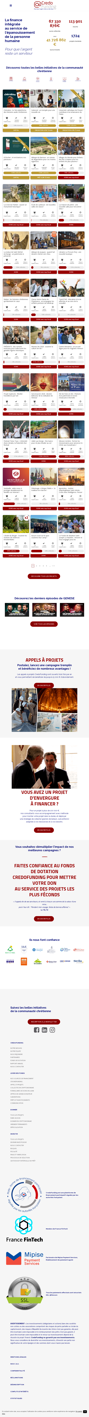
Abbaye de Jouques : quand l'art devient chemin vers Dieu (43, 253)
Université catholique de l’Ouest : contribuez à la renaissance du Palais (71, 112)
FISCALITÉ (13, 1151)
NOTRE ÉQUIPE (15, 1051)
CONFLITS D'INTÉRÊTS (19, 1391)
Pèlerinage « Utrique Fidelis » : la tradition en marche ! (43, 489)
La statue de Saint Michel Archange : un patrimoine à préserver (14, 254)
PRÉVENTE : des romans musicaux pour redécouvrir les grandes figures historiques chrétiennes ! (15, 349)
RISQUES (13, 1148)
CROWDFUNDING (16, 1081)
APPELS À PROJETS (16, 1085)
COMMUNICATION (16, 1103)
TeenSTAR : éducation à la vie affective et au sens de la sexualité (70, 301)
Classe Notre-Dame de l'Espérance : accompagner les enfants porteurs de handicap (42, 301)
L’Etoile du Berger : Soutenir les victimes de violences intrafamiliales (15, 537)
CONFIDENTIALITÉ (17, 1371)
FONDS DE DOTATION (17, 1060)
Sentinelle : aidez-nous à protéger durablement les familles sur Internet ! (13, 490)
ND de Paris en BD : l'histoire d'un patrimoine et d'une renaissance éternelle (70, 396)
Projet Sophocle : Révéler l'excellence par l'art (13, 395)
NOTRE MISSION (16, 1048)
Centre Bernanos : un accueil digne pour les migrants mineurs (71, 347)
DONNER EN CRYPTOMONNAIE (21, 1121)
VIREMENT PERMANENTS (18, 1124)
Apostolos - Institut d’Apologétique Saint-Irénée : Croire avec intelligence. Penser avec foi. (70, 491)
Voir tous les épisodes (44, 624)
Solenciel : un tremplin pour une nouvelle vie (43, 111)
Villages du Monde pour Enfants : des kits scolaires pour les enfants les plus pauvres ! (71, 159)
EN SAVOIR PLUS (43, 830)
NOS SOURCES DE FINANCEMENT (21, 1078)
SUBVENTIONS (15, 1097)
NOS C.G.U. (14, 1364)
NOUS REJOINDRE (16, 1054)
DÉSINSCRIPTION (17, 1384)
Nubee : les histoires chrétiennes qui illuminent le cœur (16, 300)
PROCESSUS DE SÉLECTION (20, 1158)
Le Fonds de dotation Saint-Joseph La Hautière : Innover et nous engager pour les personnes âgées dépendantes (70, 538)
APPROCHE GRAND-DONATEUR (21, 1094)
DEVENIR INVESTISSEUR (18, 1142)
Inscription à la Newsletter (44, 1022)
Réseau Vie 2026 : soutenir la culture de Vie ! (42, 347)
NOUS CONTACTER (17, 1067)
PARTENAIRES (15, 1057)
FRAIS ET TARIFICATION (18, 1155)
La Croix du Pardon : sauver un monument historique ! (15, 206)
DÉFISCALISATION (16, 1127)
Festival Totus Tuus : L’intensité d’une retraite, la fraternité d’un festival (15, 443)
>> (54, 566)
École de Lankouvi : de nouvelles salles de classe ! (43, 206)
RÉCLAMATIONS (16, 1378)
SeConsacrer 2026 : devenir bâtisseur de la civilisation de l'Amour (42, 396)
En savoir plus (43, 685)
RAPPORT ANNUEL (16, 1063)
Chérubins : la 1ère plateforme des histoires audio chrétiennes (15, 111)
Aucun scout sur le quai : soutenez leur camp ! (40, 536)
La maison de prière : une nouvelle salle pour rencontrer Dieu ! (70, 207)
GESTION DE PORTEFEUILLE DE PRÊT (22, 1161)
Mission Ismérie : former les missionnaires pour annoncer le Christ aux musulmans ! (71, 443)
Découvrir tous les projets (44, 576)
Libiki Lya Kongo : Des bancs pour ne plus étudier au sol (42, 442)
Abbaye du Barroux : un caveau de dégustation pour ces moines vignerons (43, 159)
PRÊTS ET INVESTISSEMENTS (20, 1100)
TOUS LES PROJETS (17, 1115)
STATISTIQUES (16, 1398)
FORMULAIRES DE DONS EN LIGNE (22, 1091)
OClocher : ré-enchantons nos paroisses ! (15, 158)
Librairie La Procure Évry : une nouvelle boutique (70, 253)
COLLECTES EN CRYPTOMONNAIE (22, 1088)
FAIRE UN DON (15, 1118)
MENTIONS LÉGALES (18, 1357)
